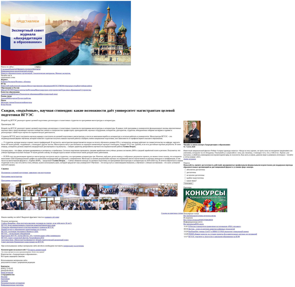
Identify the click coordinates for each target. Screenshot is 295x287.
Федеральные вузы (69, 86)
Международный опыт (49, 94)
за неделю (205, 216)
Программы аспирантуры (11, 180)
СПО (8, 90)
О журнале (5, 69)
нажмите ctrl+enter (52, 217)
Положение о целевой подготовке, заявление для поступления (26, 173)
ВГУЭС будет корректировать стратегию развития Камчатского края (28, 225)
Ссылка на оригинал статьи (172, 213)
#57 (203, 220)
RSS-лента (199, 224)
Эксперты (12, 82)
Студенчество (85, 90)
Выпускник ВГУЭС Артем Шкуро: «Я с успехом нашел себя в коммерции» (31, 236)
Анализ (4, 98)
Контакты (36, 69)
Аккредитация (6, 94)
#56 (200, 220)
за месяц (212, 216)
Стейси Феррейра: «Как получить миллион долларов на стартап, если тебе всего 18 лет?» (36, 223)
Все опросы (289, 163)
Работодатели (12, 98)
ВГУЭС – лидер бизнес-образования (15, 234)
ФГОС (55, 86)
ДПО (12, 90)
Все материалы (189, 216)
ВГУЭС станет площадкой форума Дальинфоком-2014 (22, 238)
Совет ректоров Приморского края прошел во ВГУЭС (22, 242)
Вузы (10, 86)
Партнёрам (5, 279)
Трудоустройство (24, 98)
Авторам (4, 281)
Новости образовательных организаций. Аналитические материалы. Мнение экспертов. (36, 72)
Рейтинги (16, 94)
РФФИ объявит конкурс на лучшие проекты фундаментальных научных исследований (222, 234)
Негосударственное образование (40, 86)
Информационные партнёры (12, 285)
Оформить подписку (24, 69)
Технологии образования (30, 94)
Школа (3, 90)
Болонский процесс (19, 86)
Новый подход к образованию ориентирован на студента (23, 229)
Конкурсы (28, 102)
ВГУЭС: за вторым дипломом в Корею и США (19, 231)
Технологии (19, 102)
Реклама (4, 277)
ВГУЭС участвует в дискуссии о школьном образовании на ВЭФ (214, 237)
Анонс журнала (189, 159)
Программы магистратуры (11, 177)
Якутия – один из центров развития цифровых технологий (211, 229)
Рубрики (4, 82)
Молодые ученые (8, 102)
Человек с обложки (23, 82)
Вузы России (6, 104)
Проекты (12, 69)
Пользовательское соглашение (13, 283)
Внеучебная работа (84, 86)
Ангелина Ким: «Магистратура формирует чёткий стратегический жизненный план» (35, 240)
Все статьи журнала (191, 220)
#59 (211, 220)
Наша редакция (7, 272)
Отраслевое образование (70, 90)
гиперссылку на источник (73, 246)
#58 (206, 220)
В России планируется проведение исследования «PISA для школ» (214, 226)
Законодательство (21, 90)
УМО (60, 86)
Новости (4, 86)
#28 (208, 220)
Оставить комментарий (37, 250)
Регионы (31, 90)
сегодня (198, 216)
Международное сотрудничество (48, 90)
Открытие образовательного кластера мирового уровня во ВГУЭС (27, 227)
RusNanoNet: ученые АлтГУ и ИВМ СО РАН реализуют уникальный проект (218, 231)
